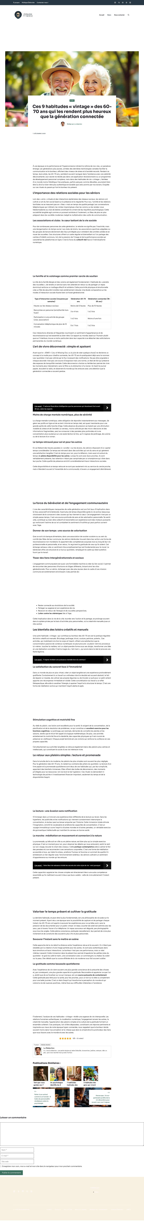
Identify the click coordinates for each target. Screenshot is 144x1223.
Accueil (101, 15)
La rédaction (78, 124)
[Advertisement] (72, 36)
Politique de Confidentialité (99, 1209)
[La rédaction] (38, 1054)
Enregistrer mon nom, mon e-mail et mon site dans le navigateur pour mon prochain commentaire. (42, 1166)
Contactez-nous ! (42, 2)
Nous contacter (119, 15)
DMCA (128, 1209)
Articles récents (45, 1045)
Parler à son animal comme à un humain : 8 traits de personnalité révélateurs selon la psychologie (42, 1099)
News (109, 15)
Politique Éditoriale (28, 2)
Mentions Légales (80, 1209)
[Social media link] (115, 2)
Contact (49, 1209)
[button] (128, 15)
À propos (16, 2)
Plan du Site (68, 1209)
